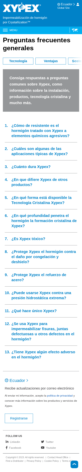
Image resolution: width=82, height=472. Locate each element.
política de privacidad (60, 395)
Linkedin (15, 441)
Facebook (15, 447)
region (74, 30)
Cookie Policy (51, 461)
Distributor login (77, 4)
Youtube (51, 447)
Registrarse (19, 418)
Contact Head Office (57, 458)
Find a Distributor (14, 461)
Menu (13, 30)
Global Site (63, 7)
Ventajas (51, 61)
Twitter (50, 441)
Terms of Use (69, 461)
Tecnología (18, 61)
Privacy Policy (34, 461)
